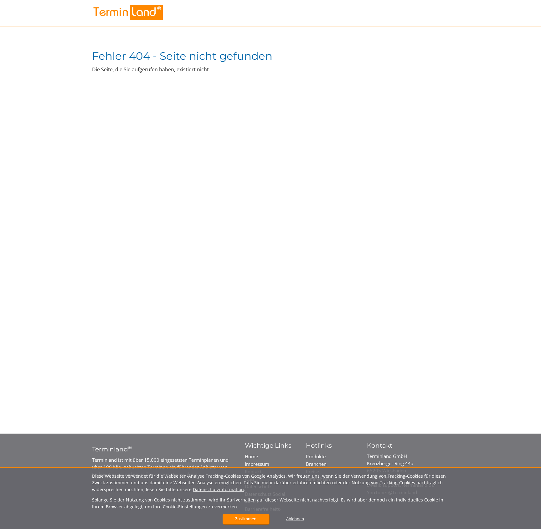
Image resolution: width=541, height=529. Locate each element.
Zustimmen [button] (245, 518)
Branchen (316, 464)
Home (251, 456)
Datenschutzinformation (218, 489)
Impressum (257, 464)
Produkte (316, 456)
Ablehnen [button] (295, 518)
